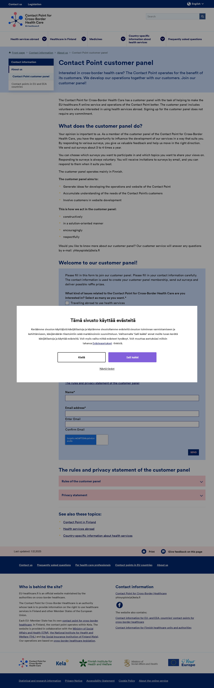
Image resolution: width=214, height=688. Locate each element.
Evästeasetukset (102, 343)
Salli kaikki (132, 357)
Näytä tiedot (107, 368)
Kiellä (81, 357)
